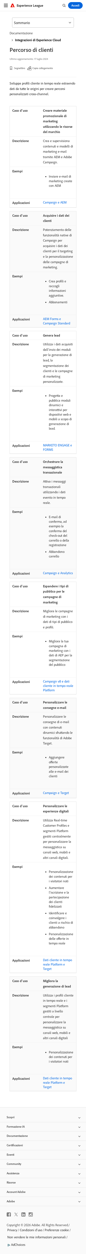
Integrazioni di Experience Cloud (38, 40)
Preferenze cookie (57, 1230)
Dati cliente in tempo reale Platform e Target (57, 964)
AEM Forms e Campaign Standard (56, 321)
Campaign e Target (56, 793)
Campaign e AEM (55, 202)
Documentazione (21, 33)
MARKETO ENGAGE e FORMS (57, 447)
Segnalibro (19, 68)
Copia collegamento (42, 68)
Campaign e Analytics (58, 573)
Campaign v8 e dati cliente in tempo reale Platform (58, 685)
